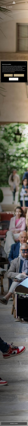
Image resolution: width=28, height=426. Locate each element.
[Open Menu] (26, 2)
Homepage (3, 6)
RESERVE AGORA (14, 423)
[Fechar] (25, 62)
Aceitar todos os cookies (18, 75)
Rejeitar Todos (8, 75)
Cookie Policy (12, 71)
